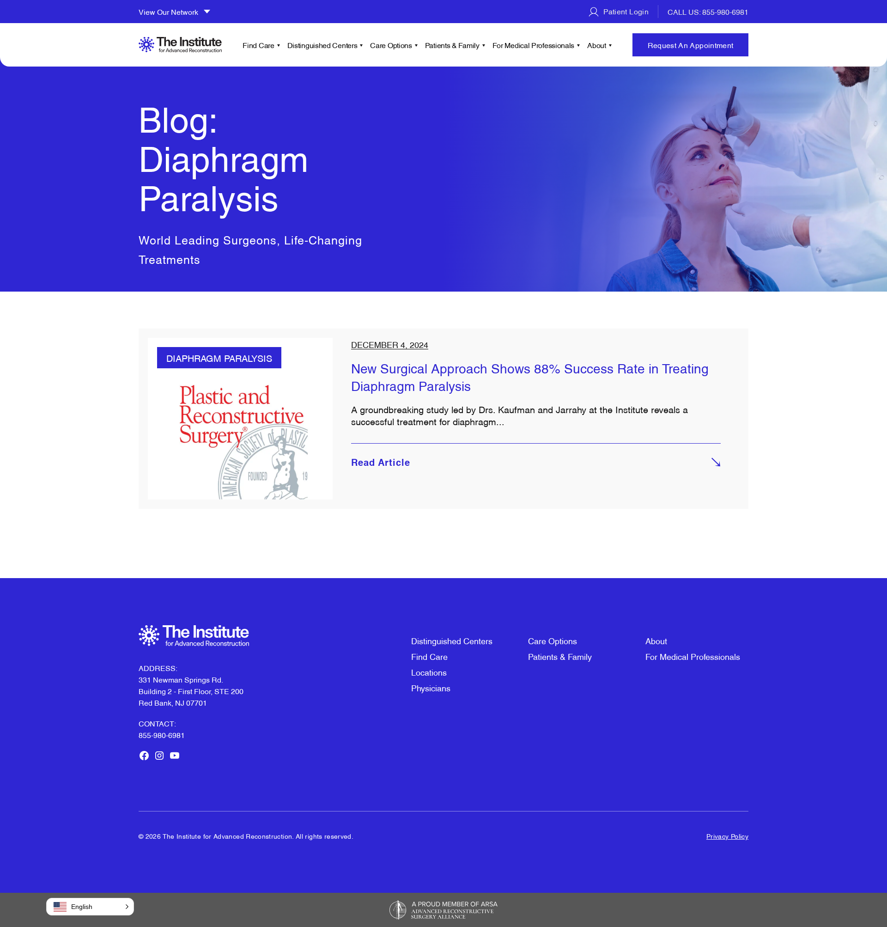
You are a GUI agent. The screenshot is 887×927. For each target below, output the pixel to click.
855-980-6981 (162, 735)
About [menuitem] (596, 45)
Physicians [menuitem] (430, 687)
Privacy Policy (727, 835)
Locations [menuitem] (429, 672)
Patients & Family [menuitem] (452, 45)
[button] (90, 906)
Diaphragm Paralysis (219, 357)
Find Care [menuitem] (258, 45)
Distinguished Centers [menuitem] (322, 45)
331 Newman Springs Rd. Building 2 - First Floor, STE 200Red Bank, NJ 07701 (191, 690)
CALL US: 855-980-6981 (708, 11)
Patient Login (625, 11)
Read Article (380, 463)
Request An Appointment (691, 45)
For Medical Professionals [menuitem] (533, 45)
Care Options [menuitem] (391, 45)
